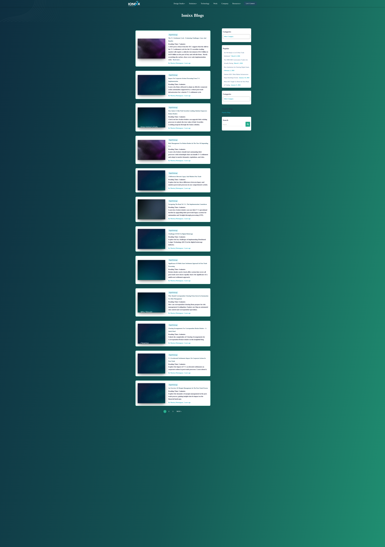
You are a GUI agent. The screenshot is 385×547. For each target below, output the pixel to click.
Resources (236, 4)
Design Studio (179, 4)
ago (187, 63)
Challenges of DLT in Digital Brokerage (180, 234)
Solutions (192, 4)
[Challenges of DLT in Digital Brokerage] (151, 247)
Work (215, 4)
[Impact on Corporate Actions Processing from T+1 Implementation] (151, 93)
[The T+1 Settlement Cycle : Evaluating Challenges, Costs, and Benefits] (151, 56)
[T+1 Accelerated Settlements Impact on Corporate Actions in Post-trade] (151, 371)
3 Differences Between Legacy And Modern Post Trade (184, 176)
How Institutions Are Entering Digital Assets (236, 67)
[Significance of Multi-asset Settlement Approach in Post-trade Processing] (151, 278)
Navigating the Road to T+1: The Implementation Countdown (187, 204)
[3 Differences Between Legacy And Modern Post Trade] (151, 188)
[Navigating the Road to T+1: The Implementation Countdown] (151, 217)
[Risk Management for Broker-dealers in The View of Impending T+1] (151, 158)
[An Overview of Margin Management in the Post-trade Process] (151, 401)
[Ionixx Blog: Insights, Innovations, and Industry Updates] (134, 3)
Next (178, 411)
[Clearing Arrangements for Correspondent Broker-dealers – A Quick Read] (151, 342)
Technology (205, 4)
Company (224, 4)
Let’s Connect (250, 3)
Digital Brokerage (173, 34)
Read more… (177, 60)
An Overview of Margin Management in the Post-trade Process (188, 388)
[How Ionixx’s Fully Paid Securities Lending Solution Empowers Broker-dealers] (151, 125)
